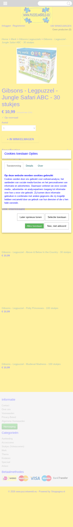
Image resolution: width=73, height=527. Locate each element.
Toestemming (14, 165)
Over (40, 165)
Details (29, 165)
